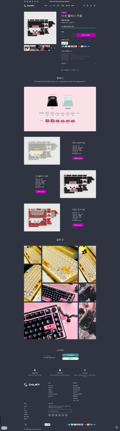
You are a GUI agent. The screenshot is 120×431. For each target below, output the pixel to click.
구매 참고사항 (76, 390)
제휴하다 (50, 392)
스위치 (25, 412)
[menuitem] (60, 385)
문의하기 (50, 387)
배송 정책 (75, 398)
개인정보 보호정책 (77, 394)
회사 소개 (50, 385)
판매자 (50, 390)
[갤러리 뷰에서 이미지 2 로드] (33, 48)
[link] (32, 255)
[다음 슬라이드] (54, 48)
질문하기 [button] (70, 358)
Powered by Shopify (36, 429)
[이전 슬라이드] (51, 48)
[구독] (70, 411)
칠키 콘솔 (75, 385)
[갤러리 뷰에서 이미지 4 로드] (45, 48)
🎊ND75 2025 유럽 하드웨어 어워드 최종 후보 (59, 1)
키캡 (25, 410)
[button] (84, 5)
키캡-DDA (66, 70)
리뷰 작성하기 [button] (70, 355)
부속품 (25, 414)
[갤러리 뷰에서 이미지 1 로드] (27, 48)
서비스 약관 (76, 400)
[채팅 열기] (117, 428)
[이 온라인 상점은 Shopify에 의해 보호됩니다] (64, 44)
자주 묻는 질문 (76, 387)
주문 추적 (75, 392)
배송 (62, 22)
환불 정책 (75, 396)
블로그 (72, 5)
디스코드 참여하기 (53, 394)
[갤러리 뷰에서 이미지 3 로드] (39, 48)
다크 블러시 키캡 (75, 70)
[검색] (84, 5)
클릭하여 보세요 (78, 158)
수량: (62, 31)
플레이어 (50, 396)
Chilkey (64, 12)
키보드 (45, 5)
